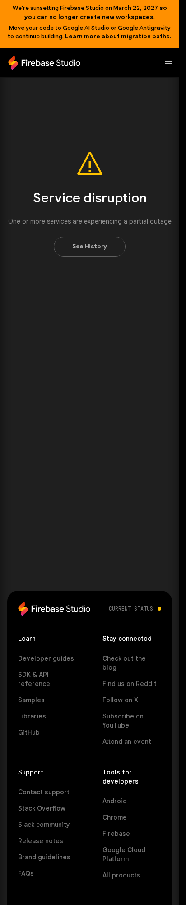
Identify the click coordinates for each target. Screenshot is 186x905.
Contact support (44, 792)
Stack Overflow (41, 808)
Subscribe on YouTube (123, 720)
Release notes (40, 841)
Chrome (114, 817)
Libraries (32, 716)
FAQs (26, 873)
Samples (31, 700)
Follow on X (120, 700)
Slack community (44, 825)
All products (121, 875)
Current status (131, 608)
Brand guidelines (44, 857)
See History (89, 246)
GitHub (29, 732)
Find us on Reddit (129, 684)
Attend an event (126, 741)
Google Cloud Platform (123, 854)
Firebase (116, 834)
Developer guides (46, 658)
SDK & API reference (34, 679)
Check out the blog (124, 663)
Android (114, 801)
